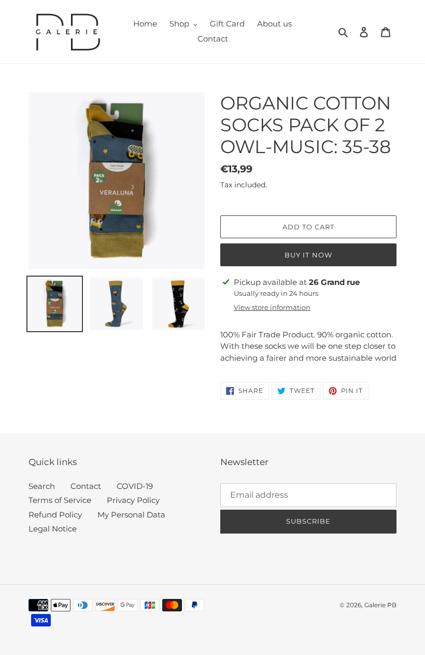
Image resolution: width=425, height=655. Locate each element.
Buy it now (308, 255)
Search (42, 486)
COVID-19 (135, 486)
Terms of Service (60, 500)
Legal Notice (53, 529)
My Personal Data (131, 515)
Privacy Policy (133, 500)
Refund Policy (55, 515)
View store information (272, 307)
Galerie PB (380, 605)
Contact (85, 486)
